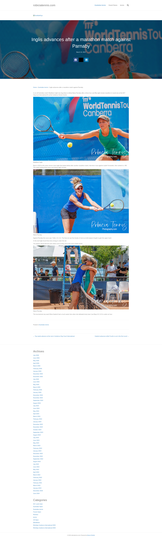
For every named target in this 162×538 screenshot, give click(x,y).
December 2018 (38, 490)
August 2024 (37, 403)
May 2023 (36, 443)
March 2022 (36, 475)
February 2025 (37, 390)
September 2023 (38, 432)
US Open (36, 520)
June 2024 (36, 408)
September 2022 (38, 459)
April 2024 (36, 413)
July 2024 (36, 405)
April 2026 (36, 363)
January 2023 (37, 451)
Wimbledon (36, 522)
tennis (122, 5)
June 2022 (36, 467)
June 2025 (36, 382)
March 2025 (36, 387)
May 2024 (36, 411)
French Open (37, 512)
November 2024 (38, 398)
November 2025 (38, 376)
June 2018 (36, 493)
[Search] (127, 5)
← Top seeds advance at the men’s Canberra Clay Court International (54, 336)
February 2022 (37, 477)
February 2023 (37, 448)
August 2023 (37, 435)
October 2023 (37, 429)
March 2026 (36, 366)
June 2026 (36, 358)
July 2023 (36, 437)
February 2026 (37, 368)
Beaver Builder (91, 535)
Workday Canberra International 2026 (44, 528)
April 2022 (36, 472)
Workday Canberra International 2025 (44, 525)
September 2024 (38, 400)
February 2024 (37, 419)
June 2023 (36, 440)
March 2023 (36, 445)
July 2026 (36, 355)
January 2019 (37, 488)
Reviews (35, 514)
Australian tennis (100, 5)
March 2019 (36, 485)
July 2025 (36, 379)
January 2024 (37, 421)
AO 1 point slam (38, 504)
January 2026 (37, 371)
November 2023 (38, 427)
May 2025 (36, 384)
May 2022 (36, 469)
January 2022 (37, 480)
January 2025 (37, 392)
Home (35, 87)
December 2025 (38, 374)
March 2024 (36, 416)
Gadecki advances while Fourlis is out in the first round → (112, 336)
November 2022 (38, 456)
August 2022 (37, 461)
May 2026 (36, 360)
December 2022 (38, 453)
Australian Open (38, 506)
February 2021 (37, 483)
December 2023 (38, 424)
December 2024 (38, 395)
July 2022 (36, 464)
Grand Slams (113, 5)
